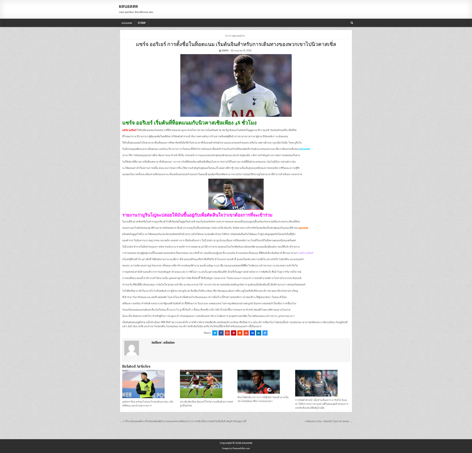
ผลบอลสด (128, 6)
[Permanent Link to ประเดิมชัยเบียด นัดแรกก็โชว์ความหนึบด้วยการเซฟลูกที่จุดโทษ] (207, 384)
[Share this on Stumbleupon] (246, 333)
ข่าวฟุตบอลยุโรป (236, 35)
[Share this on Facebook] (221, 333)
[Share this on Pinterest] (233, 333)
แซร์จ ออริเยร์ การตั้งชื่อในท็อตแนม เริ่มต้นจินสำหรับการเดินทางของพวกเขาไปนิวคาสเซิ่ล (236, 43)
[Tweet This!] (214, 333)
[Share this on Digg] (252, 333)
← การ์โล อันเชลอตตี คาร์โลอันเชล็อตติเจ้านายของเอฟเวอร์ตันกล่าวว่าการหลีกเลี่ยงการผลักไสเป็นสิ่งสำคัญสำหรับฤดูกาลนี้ (183, 421)
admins (225, 50)
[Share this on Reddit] (239, 333)
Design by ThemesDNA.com (236, 448)
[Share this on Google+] (227, 333)
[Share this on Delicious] (265, 333)
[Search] (352, 23)
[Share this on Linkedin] (258, 333)
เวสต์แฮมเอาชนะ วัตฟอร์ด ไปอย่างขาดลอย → (328, 421)
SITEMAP (142, 23)
